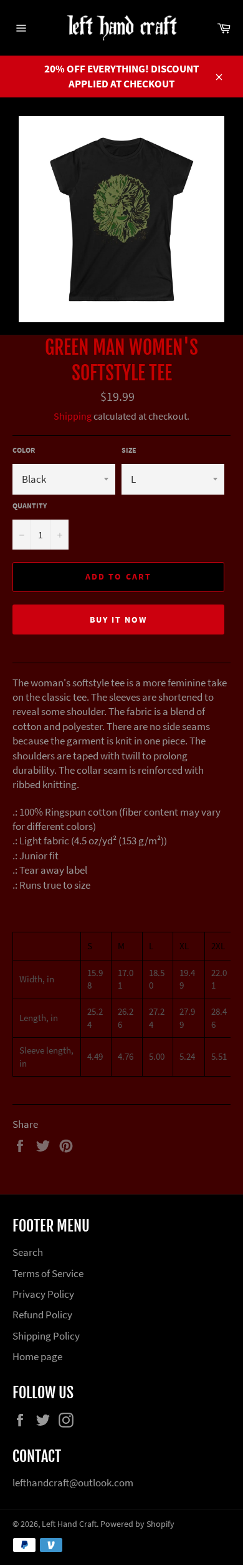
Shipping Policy (46, 1336)
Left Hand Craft (69, 1524)
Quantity (29, 505)
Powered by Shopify (137, 1524)
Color (23, 450)
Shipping (73, 416)
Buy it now (119, 619)
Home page (37, 1356)
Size (129, 450)
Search (27, 1252)
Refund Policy (42, 1314)
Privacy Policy (43, 1294)
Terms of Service (47, 1273)
